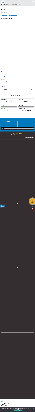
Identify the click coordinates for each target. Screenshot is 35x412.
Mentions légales (18, 410)
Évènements (12, 4)
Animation (2, 86)
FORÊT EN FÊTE (4, 89)
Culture (5, 86)
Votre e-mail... (3, 128)
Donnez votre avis (7, 121)
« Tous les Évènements (4, 9)
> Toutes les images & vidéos (29, 137)
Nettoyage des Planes (30, 89)
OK (14, 410)
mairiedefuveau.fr (7, 4)
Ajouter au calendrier (6, 71)
